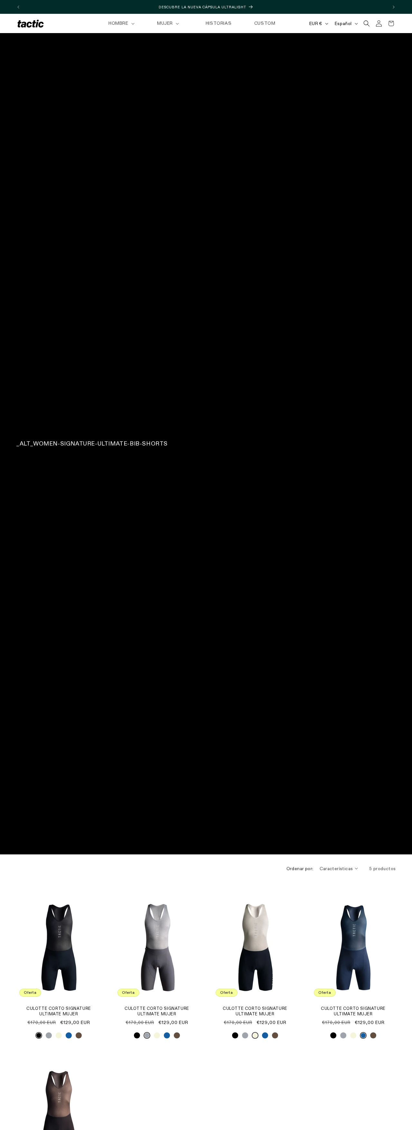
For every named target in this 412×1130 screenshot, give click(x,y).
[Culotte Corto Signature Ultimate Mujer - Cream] (58, 1037)
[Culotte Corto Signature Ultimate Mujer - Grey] (48, 1037)
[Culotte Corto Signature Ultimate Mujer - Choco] (78, 1037)
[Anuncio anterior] (18, 7)
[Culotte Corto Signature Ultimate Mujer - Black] (38, 1037)
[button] (121, 23)
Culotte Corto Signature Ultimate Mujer (58, 1011)
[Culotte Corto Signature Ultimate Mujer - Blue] (68, 1037)
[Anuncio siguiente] (394, 7)
